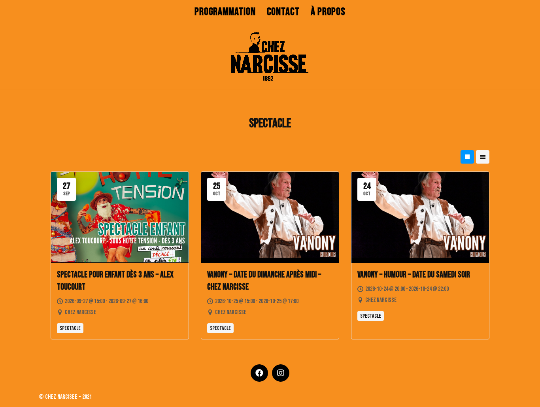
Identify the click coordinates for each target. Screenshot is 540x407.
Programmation (225, 12)
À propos (328, 12)
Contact (283, 12)
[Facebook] (259, 373)
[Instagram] (280, 373)
